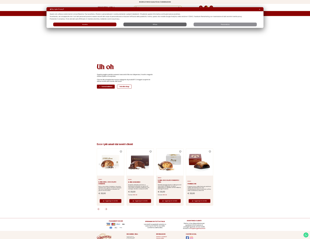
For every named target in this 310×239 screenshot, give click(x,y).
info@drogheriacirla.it (197, 228)
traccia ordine (160, 238)
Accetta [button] (85, 24)
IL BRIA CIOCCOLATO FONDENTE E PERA (168, 181)
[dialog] (155, 17)
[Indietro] (106, 209)
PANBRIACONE (192, 184)
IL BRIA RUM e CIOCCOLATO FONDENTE (107, 183)
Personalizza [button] (225, 24)
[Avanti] (99, 209)
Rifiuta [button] (155, 24)
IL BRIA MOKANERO (134, 182)
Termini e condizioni (161, 236)
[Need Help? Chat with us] (306, 235)
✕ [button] (259, 9)
